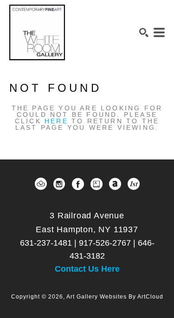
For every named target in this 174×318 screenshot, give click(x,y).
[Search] (143, 32)
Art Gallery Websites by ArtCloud (114, 296)
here (56, 121)
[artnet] (115, 184)
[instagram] (59, 184)
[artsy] (96, 184)
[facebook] (78, 184)
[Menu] (159, 32)
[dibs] (134, 184)
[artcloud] (41, 184)
